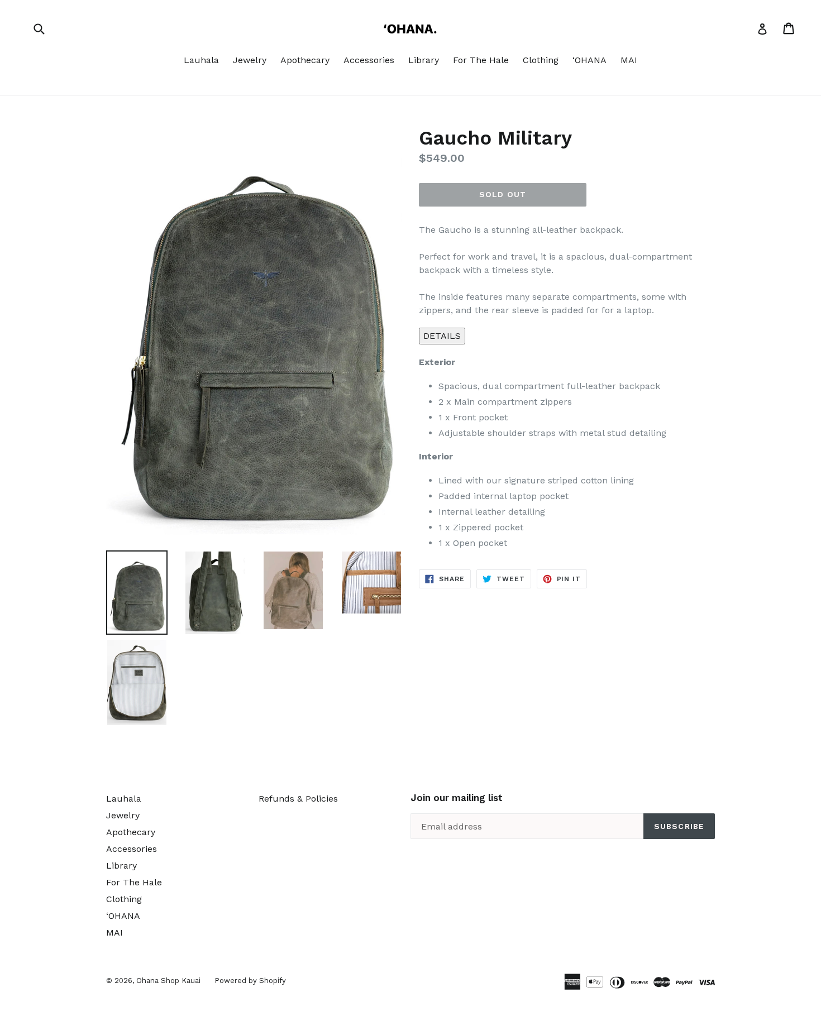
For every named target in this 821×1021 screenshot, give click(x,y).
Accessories (368, 60)
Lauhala (201, 60)
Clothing (541, 60)
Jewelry (249, 60)
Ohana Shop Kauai (168, 980)
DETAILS (442, 335)
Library (423, 60)
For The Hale (481, 60)
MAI (628, 60)
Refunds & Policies (298, 798)
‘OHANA (589, 60)
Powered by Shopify (250, 980)
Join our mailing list (456, 797)
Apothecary (305, 60)
